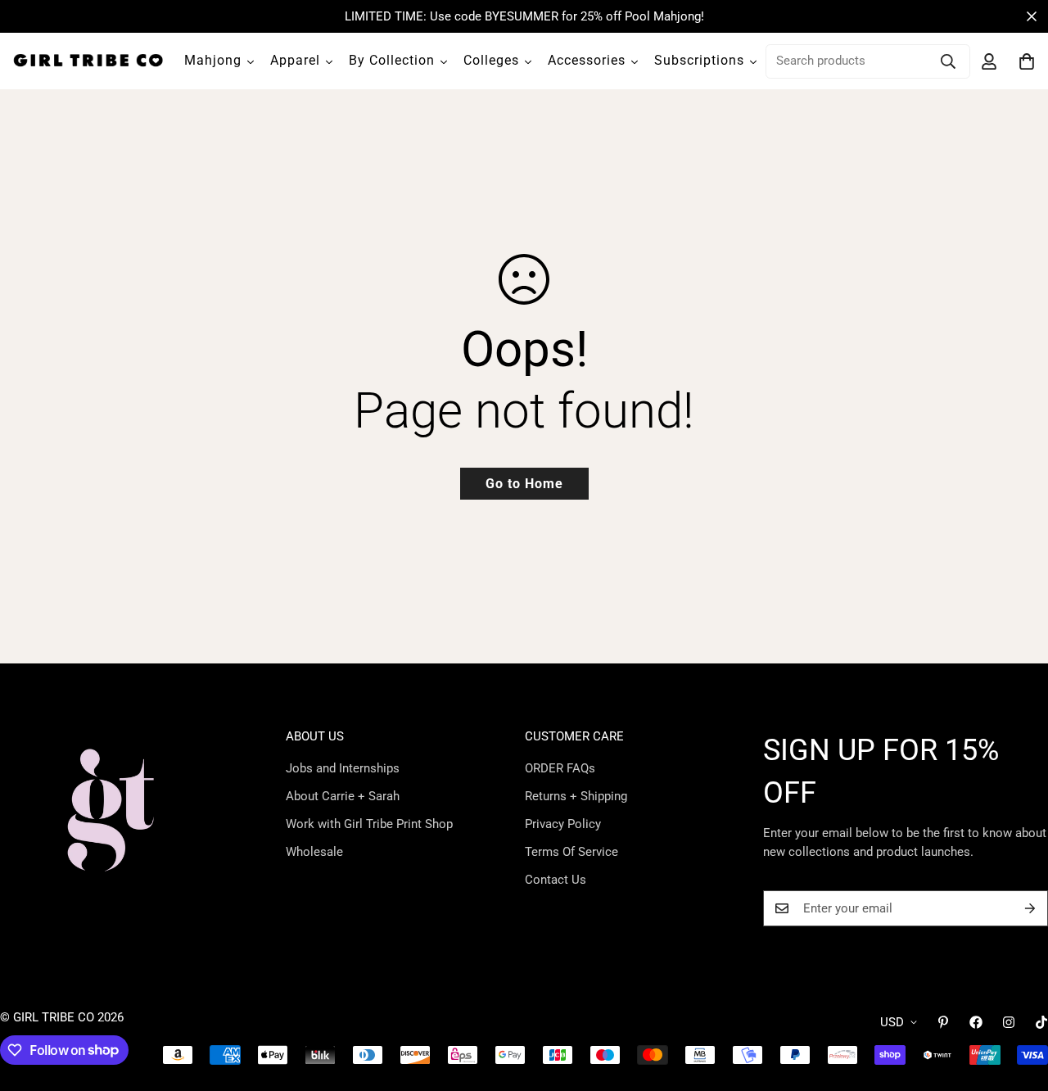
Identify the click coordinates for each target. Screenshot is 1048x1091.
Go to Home (524, 483)
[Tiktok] (1041, 1022)
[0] (1027, 61)
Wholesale (314, 851)
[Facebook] (975, 1022)
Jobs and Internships (343, 768)
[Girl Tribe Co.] (88, 61)
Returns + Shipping (576, 796)
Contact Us (555, 879)
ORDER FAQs (560, 768)
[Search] (948, 61)
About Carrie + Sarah (343, 796)
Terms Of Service (571, 851)
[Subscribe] (1030, 908)
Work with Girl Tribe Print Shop (369, 824)
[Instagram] (1008, 1022)
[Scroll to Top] (1016, 1002)
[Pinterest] (943, 1022)
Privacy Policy (563, 824)
